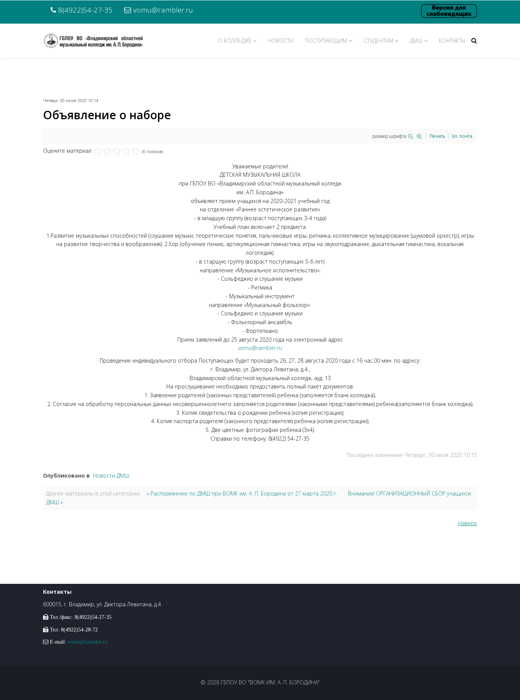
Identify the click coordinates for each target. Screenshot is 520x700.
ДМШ (416, 40)
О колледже (235, 40)
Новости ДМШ (111, 475)
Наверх (467, 523)
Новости (280, 40)
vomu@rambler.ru (163, 9)
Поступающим (326, 40)
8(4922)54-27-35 (85, 9)
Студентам (378, 40)
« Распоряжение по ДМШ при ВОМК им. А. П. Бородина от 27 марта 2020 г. (242, 493)
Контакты (452, 40)
